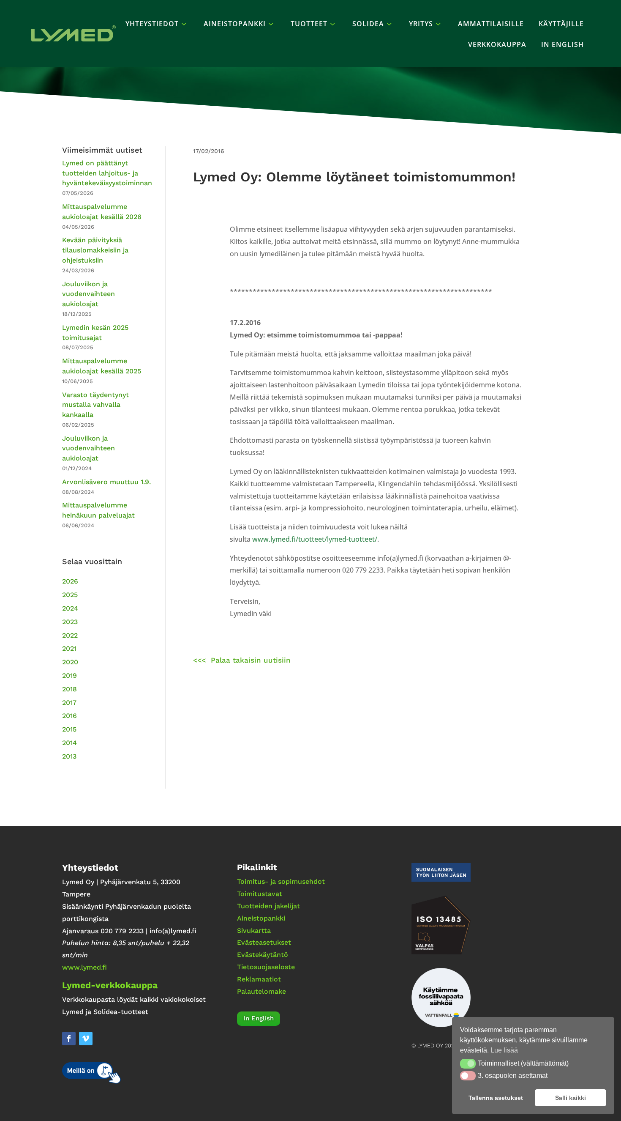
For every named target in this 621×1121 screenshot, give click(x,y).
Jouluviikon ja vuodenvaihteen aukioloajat (88, 294)
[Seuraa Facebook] (69, 1038)
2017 (69, 703)
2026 (70, 581)
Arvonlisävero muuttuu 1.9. (106, 482)
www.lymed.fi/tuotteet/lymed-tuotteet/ (314, 539)
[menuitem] (157, 23)
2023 (70, 622)
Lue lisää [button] (504, 1050)
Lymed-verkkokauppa (110, 985)
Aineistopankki (261, 918)
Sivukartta (254, 930)
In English (258, 1018)
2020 (70, 662)
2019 (69, 676)
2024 (70, 608)
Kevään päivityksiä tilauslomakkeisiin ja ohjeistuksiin (95, 250)
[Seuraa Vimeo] (86, 1038)
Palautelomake (261, 991)
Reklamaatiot (259, 979)
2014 (69, 743)
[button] (468, 1063)
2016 (69, 716)
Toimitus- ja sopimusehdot (281, 881)
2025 (70, 595)
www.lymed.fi (84, 967)
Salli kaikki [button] (570, 1097)
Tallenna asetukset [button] (495, 1097)
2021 (69, 648)
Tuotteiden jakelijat (268, 906)
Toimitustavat (259, 894)
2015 (69, 729)
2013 (69, 756)
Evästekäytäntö (262, 955)
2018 (69, 689)
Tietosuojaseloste (266, 967)
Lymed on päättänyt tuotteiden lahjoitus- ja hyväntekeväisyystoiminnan (107, 173)
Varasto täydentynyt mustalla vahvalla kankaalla (95, 405)
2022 (70, 635)
